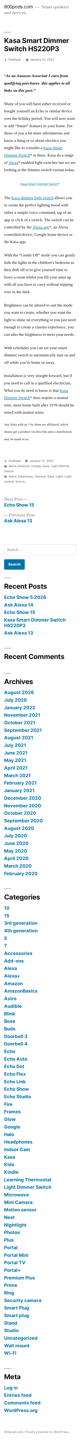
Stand (10, 1323)
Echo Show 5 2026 (25, 597)
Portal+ (12, 1270)
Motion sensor (20, 1210)
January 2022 (19, 707)
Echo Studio (17, 1096)
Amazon (23, 466)
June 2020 (16, 843)
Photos (12, 1232)
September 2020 (23, 820)
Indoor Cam (17, 1149)
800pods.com (18, 6)
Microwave (16, 1194)
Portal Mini (16, 1255)
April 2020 (16, 858)
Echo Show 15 (19, 612)
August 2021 (18, 737)
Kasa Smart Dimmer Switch (39, 184)
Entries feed (18, 1395)
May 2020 (15, 851)
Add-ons (14, 961)
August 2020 (19, 828)
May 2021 (15, 760)
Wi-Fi (10, 1353)
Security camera (22, 1300)
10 (6, 908)
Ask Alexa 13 (18, 633)
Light (59, 476)
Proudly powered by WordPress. (47, 1432)
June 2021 (16, 753)
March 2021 (17, 775)
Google (36, 466)
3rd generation (20, 923)
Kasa (46, 466)
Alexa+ (12, 976)
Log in (11, 1388)
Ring (9, 1293)
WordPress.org (21, 1410)
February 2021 (20, 783)
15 (6, 915)
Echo (9, 1051)
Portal (11, 1247)
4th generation (21, 930)
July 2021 (15, 745)
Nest (9, 1217)
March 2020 (18, 866)
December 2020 (22, 798)
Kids (9, 1164)
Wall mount (17, 1345)
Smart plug (16, 1315)
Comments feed (22, 1403)
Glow (10, 1119)
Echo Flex (15, 1074)
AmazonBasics (21, 991)
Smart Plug (16, 1308)
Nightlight (15, 1225)
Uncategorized (21, 1338)
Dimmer (40, 476)
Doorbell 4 (16, 1044)
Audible (13, 1006)
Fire (8, 1104)
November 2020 (22, 805)
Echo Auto (15, 1059)
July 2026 (15, 700)
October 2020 (20, 813)
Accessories (18, 953)
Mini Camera (18, 1202)
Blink (9, 1014)
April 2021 (16, 768)
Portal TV (14, 1262)
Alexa (13, 162)
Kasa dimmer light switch (32, 197)
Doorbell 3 (15, 1036)
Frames (12, 1111)
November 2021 (22, 715)
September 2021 (23, 730)
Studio (11, 1330)
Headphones (18, 1142)
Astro (10, 998)
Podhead (15, 59)
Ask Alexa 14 (18, 605)
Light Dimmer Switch (27, 1187)
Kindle (11, 1172)
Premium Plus (19, 1278)
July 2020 (15, 836)
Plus (9, 1240)
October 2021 (19, 722)
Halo (9, 1134)
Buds (9, 1029)
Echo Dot (14, 1066)
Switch (20, 481)
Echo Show (16, 1089)
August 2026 (19, 692)
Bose (9, 1021)
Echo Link (15, 1081)
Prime (10, 1285)
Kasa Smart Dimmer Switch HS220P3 (35, 622)
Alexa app (41, 227)
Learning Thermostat (28, 1179)
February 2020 (21, 873)
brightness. (25, 476)
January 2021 (19, 790)
